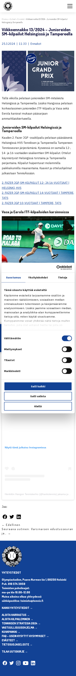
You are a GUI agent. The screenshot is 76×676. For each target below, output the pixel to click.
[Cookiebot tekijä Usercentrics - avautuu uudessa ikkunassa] (56, 267)
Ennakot (20, 19)
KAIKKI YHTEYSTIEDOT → (17, 608)
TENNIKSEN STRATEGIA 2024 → (21, 623)
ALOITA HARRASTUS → (16, 615)
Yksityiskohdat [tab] (38, 277)
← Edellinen (11, 525)
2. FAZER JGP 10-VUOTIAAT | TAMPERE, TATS (31, 203)
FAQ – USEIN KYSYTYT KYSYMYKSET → (25, 636)
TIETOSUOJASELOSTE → (17, 644)
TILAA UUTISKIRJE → (15, 651)
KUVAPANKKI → (11, 632)
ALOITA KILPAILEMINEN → (17, 619)
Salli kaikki (38, 386)
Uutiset (13, 19)
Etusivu (5, 19)
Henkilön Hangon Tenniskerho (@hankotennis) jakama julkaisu (40, 494)
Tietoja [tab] (62, 277)
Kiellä (38, 406)
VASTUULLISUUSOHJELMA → (19, 627)
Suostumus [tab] (13, 277)
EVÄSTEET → (10, 640)
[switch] (67, 349)
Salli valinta (38, 396)
